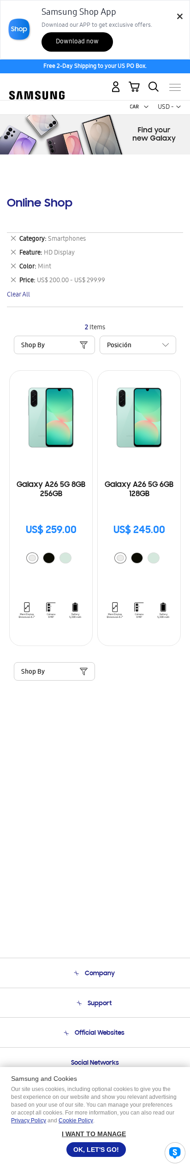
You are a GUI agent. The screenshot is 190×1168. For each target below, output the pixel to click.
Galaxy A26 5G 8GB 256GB (51, 489)
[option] (32, 557)
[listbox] (51, 559)
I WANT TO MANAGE (94, 1134)
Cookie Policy (76, 1120)
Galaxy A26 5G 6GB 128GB (139, 489)
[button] (146, 107)
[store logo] (37, 84)
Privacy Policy (28, 1120)
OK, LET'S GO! (96, 1149)
